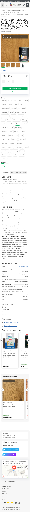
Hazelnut (11, 123)
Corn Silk (17, 112)
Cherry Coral (21, 108)
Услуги (4, 491)
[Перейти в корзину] (27, 5)
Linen (11, 127)
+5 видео (3, 70)
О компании (18, 1)
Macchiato (18, 127)
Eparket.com (15, 5)
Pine (9, 139)
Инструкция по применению (12, 322)
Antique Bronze (12, 100)
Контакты (26, 1)
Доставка (18, 172)
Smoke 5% (10, 147)
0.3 (7, 165)
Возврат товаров (6, 486)
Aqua (20, 100)
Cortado (24, 112)
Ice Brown (24, 123)
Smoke (3, 147)
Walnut (9, 154)
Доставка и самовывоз (7, 1)
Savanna (14, 139)
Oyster (3, 139)
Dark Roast (21, 116)
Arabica (26, 100)
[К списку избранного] (23, 5)
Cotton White (5, 116)
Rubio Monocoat (23, 266)
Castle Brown (5, 108)
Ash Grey (4, 104)
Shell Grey (22, 139)
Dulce (3, 120)
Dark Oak (13, 116)
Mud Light (4, 135)
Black (16, 104)
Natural (11, 135)
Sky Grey (12, 143)
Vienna (3, 154)
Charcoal (13, 108)
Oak (17, 135)
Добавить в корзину (15, 88)
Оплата (25, 172)
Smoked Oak (19, 147)
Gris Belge (24, 120)
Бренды (4, 499)
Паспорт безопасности (10, 326)
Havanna (4, 123)
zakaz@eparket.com (7, 445)
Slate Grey (19, 143)
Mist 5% (16, 131)
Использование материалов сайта (11, 507)
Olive (21, 135)
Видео (12, 172)
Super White (5, 151)
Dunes (8, 120)
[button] (1, 340)
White (15, 154)
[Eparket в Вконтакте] (16, 503)
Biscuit (10, 104)
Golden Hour (16, 120)
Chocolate (4, 112)
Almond (4, 100)
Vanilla (22, 151)
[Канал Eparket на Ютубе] (19, 503)
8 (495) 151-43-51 (10, 442)
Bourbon (22, 104)
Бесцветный (5, 158)
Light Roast (5, 127)
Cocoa (11, 112)
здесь (23, 463)
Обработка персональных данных (11, 509)
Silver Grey (4, 143)
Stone (26, 147)
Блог (3, 496)
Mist (11, 131)
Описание (6, 172)
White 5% (21, 154)
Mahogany (4, 131)
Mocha (22, 131)
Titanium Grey (14, 151)
